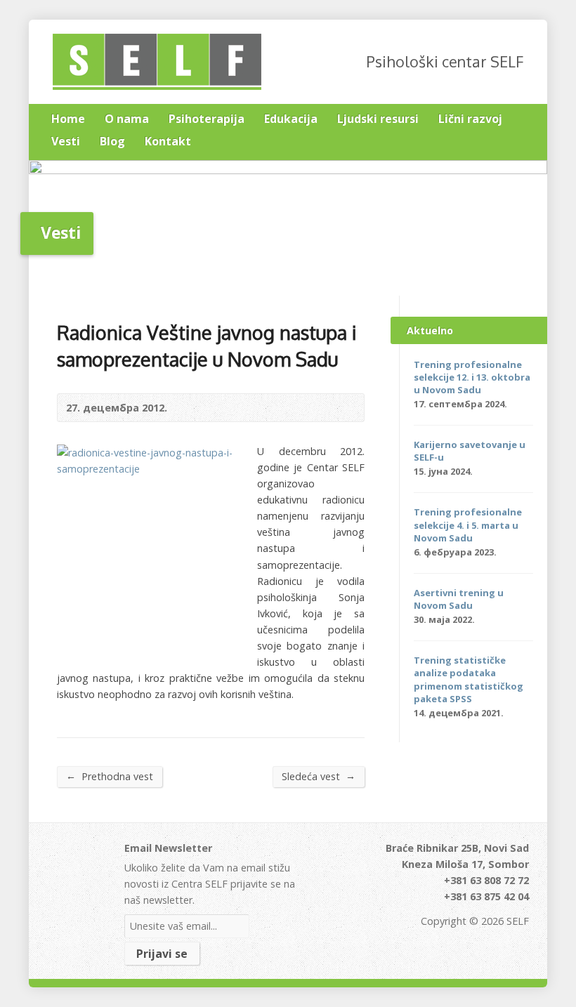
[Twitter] (55, 853)
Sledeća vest (318, 776)
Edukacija (291, 118)
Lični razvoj (470, 118)
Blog (112, 141)
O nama (127, 118)
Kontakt (168, 141)
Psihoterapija (206, 118)
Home (68, 118)
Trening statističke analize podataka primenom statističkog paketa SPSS (468, 679)
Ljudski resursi (378, 118)
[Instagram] (112, 853)
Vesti (65, 141)
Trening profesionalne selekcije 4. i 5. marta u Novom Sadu (468, 525)
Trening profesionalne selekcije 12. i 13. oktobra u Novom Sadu (472, 377)
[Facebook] (74, 853)
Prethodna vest (109, 776)
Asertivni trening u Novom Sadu (459, 599)
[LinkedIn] (93, 853)
